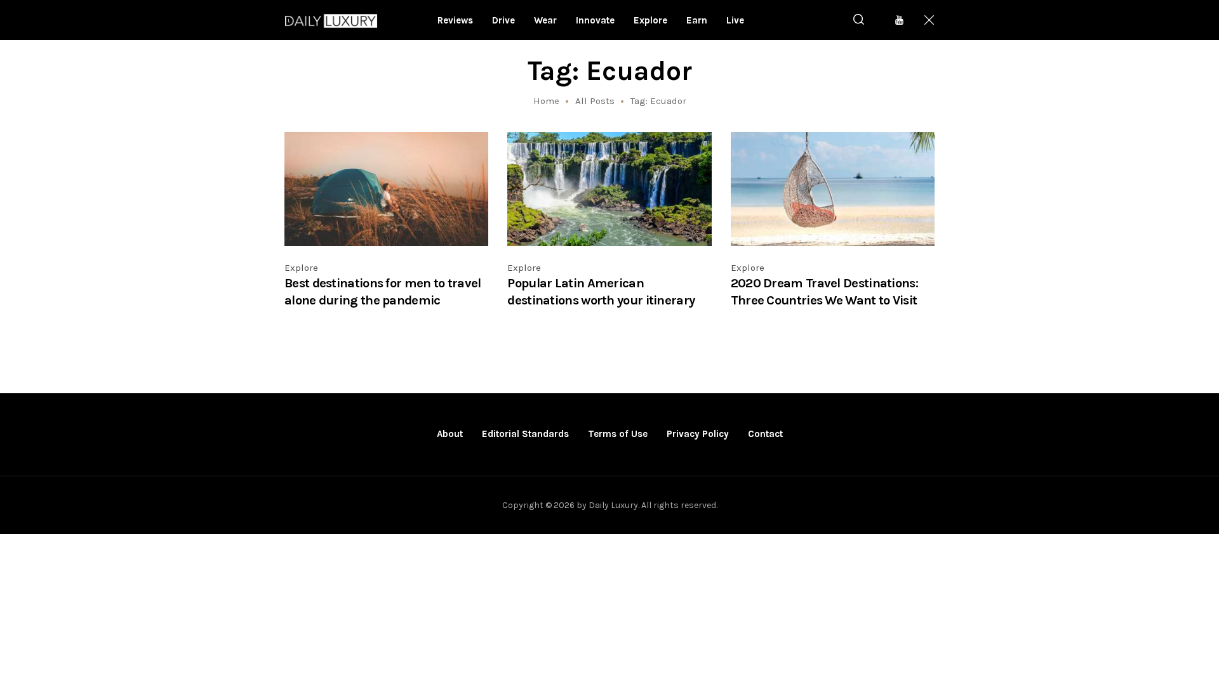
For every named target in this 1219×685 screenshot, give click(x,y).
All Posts (595, 101)
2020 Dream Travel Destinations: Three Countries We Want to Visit (824, 291)
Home (546, 101)
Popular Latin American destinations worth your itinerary (601, 291)
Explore (301, 267)
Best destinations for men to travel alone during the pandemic (382, 291)
